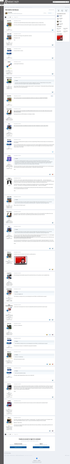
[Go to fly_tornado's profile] (9, 112)
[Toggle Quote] (15, 80)
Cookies (39, 460)
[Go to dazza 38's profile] (9, 327)
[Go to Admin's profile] (9, 65)
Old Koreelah (9, 77)
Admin (9, 61)
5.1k (9, 260)
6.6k (9, 331)
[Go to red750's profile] (9, 404)
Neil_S (9, 417)
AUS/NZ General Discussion (18, 13)
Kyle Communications (9, 305)
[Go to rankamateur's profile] (9, 292)
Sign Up (1, 2)
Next (10, 17)
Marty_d (9, 252)
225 (9, 104)
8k (9, 117)
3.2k (9, 297)
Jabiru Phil (9, 33)
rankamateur (9, 289)
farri (9, 123)
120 (9, 281)
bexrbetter (61, 18)
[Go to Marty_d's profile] (9, 255)
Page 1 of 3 (16, 17)
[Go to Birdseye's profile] (9, 52)
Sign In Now (41, 447)
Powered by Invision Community (36, 462)
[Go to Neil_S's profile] (9, 421)
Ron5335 (10, 12)
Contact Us (35, 460)
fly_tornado (9, 108)
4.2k (9, 234)
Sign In (2, 0)
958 (9, 346)
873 (9, 392)
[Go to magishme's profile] (9, 276)
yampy (9, 155)
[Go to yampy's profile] (9, 159)
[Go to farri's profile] (9, 127)
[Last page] (12, 17)
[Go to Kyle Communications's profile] (9, 309)
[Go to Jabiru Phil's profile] (9, 37)
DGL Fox (9, 384)
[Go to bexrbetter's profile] (58, 19)
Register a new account (18, 447)
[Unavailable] (20, 260)
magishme (9, 273)
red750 (9, 400)
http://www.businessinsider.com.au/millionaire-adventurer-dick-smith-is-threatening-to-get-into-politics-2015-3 (31, 125)
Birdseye (9, 48)
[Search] (65, 2)
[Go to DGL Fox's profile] (9, 387)
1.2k (9, 425)
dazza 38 (9, 323)
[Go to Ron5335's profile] (6, 13)
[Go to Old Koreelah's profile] (9, 81)
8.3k (9, 409)
